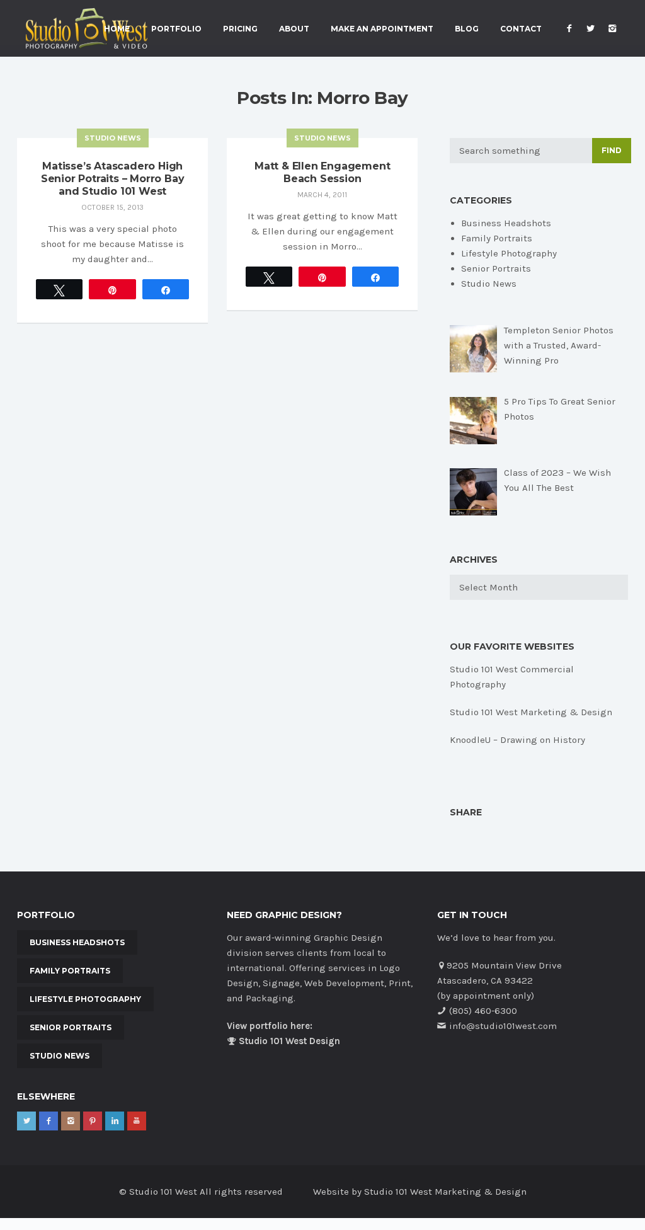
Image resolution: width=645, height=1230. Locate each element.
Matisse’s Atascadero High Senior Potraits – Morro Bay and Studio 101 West (113, 178)
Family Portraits (496, 238)
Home (117, 29)
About (294, 29)
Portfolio (176, 29)
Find (612, 150)
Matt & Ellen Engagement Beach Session (322, 172)
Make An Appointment (382, 29)
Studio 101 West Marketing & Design (531, 712)
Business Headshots (506, 223)
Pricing (240, 29)
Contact (521, 29)
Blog (467, 29)
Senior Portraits (496, 268)
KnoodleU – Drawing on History (517, 739)
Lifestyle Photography (509, 253)
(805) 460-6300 (483, 1010)
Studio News (112, 138)
